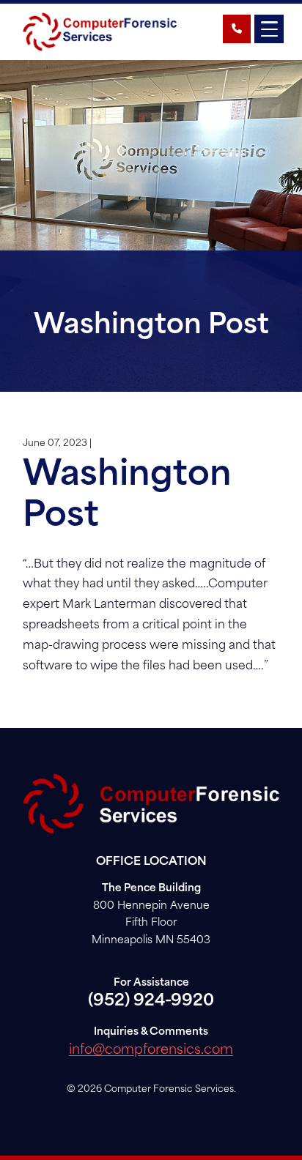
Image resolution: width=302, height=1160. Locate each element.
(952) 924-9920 (151, 1001)
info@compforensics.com (151, 1050)
